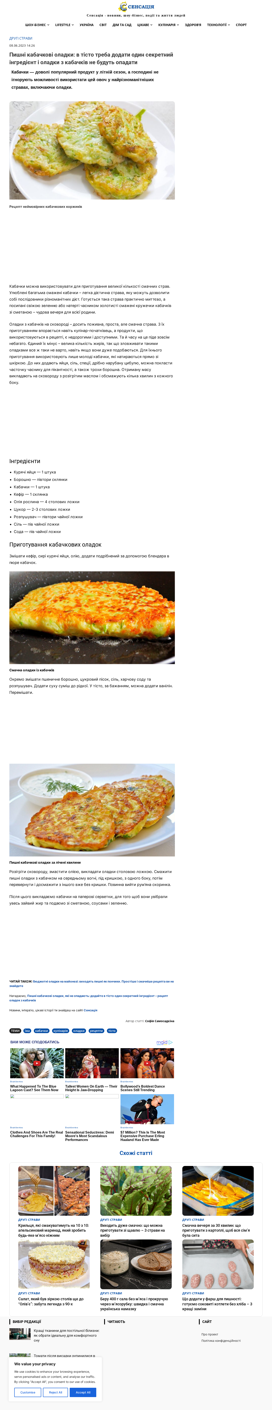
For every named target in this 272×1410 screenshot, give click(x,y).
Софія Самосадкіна (159, 1021)
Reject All (55, 1392)
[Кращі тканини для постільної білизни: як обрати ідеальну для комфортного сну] (20, 1334)
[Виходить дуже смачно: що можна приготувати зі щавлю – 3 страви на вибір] (136, 1191)
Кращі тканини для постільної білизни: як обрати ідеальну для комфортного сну (66, 1335)
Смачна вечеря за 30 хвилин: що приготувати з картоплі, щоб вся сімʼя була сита (216, 1230)
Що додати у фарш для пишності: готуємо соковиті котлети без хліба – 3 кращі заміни (217, 1304)
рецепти (96, 1031)
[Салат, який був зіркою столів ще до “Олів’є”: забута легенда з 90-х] (54, 1264)
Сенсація (90, 1010)
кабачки (41, 1031)
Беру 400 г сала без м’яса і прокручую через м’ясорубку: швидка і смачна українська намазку (134, 1304)
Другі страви (20, 38)
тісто (112, 1031)
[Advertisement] (92, 249)
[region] (55, 1379)
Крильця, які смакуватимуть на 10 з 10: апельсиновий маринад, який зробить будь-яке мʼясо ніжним (53, 1230)
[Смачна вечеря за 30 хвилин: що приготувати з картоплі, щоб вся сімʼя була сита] (218, 1191)
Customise (27, 1392)
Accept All (83, 1392)
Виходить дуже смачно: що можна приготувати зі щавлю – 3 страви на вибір (132, 1230)
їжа (27, 1031)
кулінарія (61, 1031)
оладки (79, 1031)
